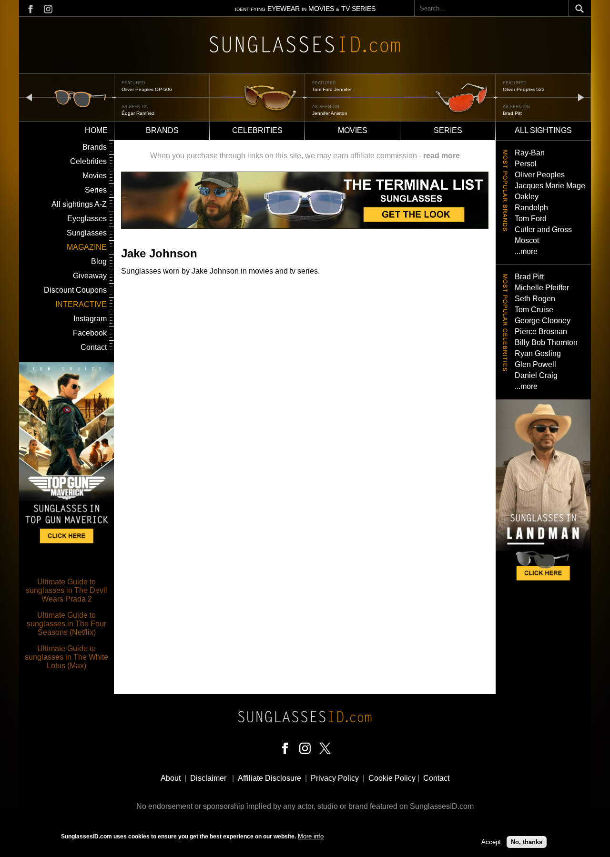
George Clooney (542, 320)
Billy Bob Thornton (546, 342)
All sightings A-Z (79, 204)
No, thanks (526, 841)
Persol (526, 164)
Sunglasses (87, 233)
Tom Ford (531, 218)
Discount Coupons (75, 290)
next (581, 97)
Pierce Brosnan (541, 331)
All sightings (543, 130)
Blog (99, 261)
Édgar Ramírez (138, 113)
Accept (491, 841)
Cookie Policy (392, 778)
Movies (352, 130)
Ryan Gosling (538, 353)
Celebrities (257, 130)
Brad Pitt (512, 113)
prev (29, 97)
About (171, 778)
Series (448, 130)
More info (311, 836)
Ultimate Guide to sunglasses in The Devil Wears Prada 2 (66, 590)
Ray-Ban (530, 153)
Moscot (527, 240)
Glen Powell (535, 364)
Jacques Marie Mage (550, 186)
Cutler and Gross (543, 229)
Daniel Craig (536, 375)
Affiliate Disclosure (269, 778)
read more (441, 156)
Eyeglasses (87, 218)
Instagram (90, 319)
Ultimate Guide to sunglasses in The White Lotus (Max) (66, 657)
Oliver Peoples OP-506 (147, 89)
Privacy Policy (335, 778)
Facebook (90, 333)
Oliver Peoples (540, 175)
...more (526, 251)
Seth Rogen (535, 299)
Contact (94, 347)
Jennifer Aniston (329, 113)
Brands (162, 130)
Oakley (527, 197)
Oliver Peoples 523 (524, 89)
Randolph (531, 208)
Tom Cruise (534, 310)
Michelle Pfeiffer (542, 288)
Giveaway (90, 276)
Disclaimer (208, 778)
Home (96, 130)
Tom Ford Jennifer (332, 89)
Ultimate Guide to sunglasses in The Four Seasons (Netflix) (66, 623)
